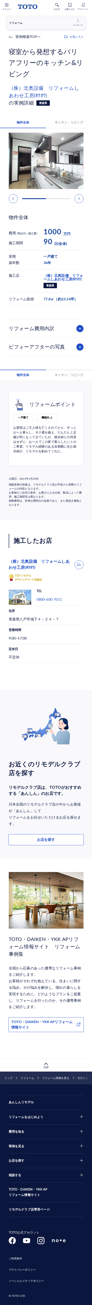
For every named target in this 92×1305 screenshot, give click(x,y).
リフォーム (27, 1078)
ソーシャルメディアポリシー (26, 1281)
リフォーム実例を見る (55, 1078)
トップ (8, 1078)
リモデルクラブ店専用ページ (29, 1209)
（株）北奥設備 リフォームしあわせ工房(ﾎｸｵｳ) (44, 92)
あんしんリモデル (21, 1102)
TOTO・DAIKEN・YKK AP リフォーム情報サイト (28, 1192)
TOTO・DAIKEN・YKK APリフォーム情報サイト (42, 1024)
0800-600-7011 (49, 599)
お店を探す (46, 839)
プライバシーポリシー (22, 1269)
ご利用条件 (15, 1258)
